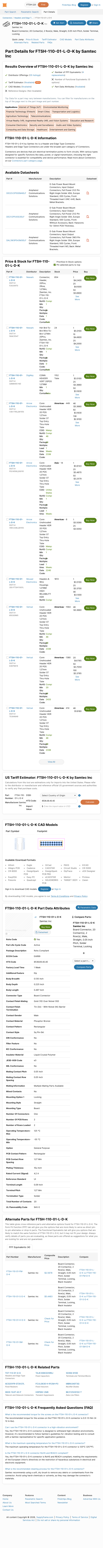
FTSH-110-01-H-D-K (15, 1320)
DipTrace (68, 871)
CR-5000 (86, 868)
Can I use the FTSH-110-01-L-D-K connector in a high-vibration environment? (41, 1427)
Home (5, 1499)
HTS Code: (31, 800)
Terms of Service (80, 1517)
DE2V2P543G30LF (15, 216)
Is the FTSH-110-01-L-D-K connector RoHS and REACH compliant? (36, 1453)
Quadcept (31, 880)
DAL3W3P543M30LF (16, 240)
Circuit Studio (70, 868)
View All (51, 762)
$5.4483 (48, 1296)
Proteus (86, 877)
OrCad (48, 865)
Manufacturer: (11, 802)
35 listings (35, 75)
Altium (11, 865)
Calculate (90, 802)
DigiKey (30, 375)
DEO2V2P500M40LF (16, 193)
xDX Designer (88, 871)
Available (29, 82)
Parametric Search (34, 1499)
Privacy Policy (81, 896)
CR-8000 (12, 871)
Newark (30, 277)
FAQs (49, 42)
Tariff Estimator (49, 39)
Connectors (7, 18)
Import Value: (29, 807)
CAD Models (66, 39)
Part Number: (9, 796)
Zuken (85, 880)
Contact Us (8, 1510)
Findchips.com (5, 5)
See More (77, 298)
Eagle (29, 865)
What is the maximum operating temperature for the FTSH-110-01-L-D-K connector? (45, 1443)
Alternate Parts (21, 42)
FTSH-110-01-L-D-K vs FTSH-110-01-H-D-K (88, 1320)
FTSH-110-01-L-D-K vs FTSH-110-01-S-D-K (88, 1296)
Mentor (67, 877)
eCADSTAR (50, 877)
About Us (7, 1502)
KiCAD (85, 865)
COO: (28, 795)
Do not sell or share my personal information (58, 1520)
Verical (29, 607)
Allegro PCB (14, 868)
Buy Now (90, 278)
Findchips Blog (69, 5)
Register (84, 5)
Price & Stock (32, 39)
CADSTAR (50, 868)
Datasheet (43, 932)
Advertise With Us (91, 1499)
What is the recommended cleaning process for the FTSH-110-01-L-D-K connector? (44, 1469)
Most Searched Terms (35, 1502)
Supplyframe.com (44, 1517)
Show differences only (15, 930)
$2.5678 (48, 1273)
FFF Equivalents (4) (19, 1247)
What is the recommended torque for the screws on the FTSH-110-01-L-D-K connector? (46, 1414)
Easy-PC (31, 877)
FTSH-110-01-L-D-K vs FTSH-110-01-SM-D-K (88, 1343)
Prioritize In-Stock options (69, 262)
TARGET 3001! (70, 880)
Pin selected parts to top (68, 265)
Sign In (97, 5)
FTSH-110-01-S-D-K (15, 1296)
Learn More (8, 1506)
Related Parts (38, 42)
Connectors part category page (27, 160)
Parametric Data (88, 907)
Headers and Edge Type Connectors (23, 18)
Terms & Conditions (60, 896)
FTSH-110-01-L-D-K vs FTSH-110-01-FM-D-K (88, 1273)
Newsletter (63, 1502)
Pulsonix (12, 880)
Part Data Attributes (84, 39)
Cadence (31, 868)
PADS (66, 865)
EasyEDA (12, 877)
